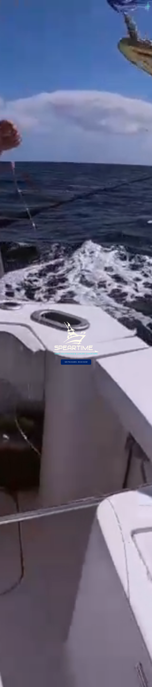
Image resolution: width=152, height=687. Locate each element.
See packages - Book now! (76, 362)
